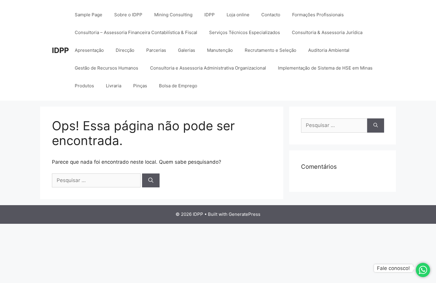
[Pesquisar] (151, 180)
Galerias (186, 50)
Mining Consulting (173, 14)
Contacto (270, 14)
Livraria (113, 86)
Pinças (140, 86)
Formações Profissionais (318, 14)
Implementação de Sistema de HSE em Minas (325, 68)
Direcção (125, 50)
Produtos (84, 86)
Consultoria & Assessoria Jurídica (327, 32)
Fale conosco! (393, 268)
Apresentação (89, 50)
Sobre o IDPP (128, 14)
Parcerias (156, 50)
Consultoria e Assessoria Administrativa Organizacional (208, 68)
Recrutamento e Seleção (270, 50)
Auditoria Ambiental (328, 50)
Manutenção (220, 50)
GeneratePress (244, 214)
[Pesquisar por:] (97, 180)
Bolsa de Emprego (178, 86)
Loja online (238, 14)
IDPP (60, 50)
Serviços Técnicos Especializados (244, 32)
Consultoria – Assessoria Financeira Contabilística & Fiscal (136, 32)
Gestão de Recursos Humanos (106, 68)
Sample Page (88, 14)
